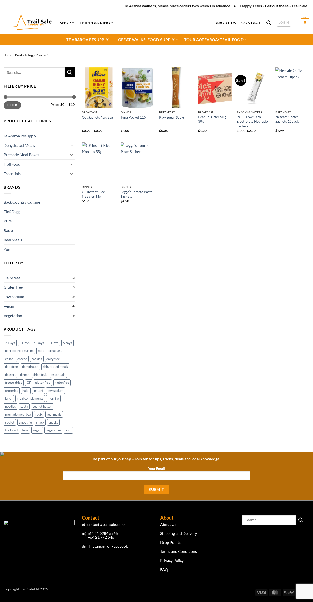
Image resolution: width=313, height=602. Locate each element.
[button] (284, 23)
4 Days (39, 343)
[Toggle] (72, 145)
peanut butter (42, 406)
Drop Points (170, 542)
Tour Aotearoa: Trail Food (214, 39)
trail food (11, 430)
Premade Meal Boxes (21, 154)
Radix (8, 230)
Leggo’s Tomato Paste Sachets (136, 194)
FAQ (164, 569)
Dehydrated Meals (19, 145)
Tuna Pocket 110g (134, 117)
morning (53, 398)
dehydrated (30, 367)
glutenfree (62, 382)
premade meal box (18, 414)
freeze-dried (13, 382)
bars (41, 351)
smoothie (25, 422)
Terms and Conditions (178, 551)
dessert (10, 375)
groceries (11, 391)
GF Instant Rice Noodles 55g (93, 194)
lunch (8, 398)
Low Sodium (14, 296)
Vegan (9, 306)
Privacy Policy (172, 560)
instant (38, 391)
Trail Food (12, 164)
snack (40, 422)
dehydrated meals (55, 367)
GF (29, 382)
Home (7, 55)
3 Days (25, 343)
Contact (251, 22)
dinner (24, 375)
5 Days (53, 343)
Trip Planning (95, 22)
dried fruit (40, 375)
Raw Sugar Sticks (172, 117)
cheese (22, 359)
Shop (65, 22)
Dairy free (12, 277)
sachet (9, 422)
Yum (7, 249)
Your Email (156, 468)
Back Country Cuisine (22, 202)
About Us (226, 22)
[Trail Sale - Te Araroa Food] (28, 22)
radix (39, 414)
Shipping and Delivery (178, 533)
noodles (10, 406)
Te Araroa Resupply (87, 39)
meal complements (30, 398)
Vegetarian (13, 315)
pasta (24, 406)
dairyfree (11, 367)
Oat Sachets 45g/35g (97, 117)
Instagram (98, 546)
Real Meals (13, 239)
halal (25, 391)
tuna (25, 430)
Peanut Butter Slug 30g (212, 119)
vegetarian (53, 430)
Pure (8, 221)
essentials (58, 375)
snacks (53, 422)
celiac (9, 359)
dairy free (53, 359)
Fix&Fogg (12, 211)
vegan (37, 430)
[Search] (268, 22)
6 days (67, 343)
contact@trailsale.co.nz (105, 524)
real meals (54, 414)
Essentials (12, 173)
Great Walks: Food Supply (146, 39)
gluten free (42, 382)
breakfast (55, 351)
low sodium (55, 391)
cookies (37, 359)
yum (68, 430)
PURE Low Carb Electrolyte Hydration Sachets (253, 121)
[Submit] (70, 72)
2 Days (10, 343)
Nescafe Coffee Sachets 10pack (287, 119)
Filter (12, 105)
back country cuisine (19, 351)
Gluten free (13, 287)
